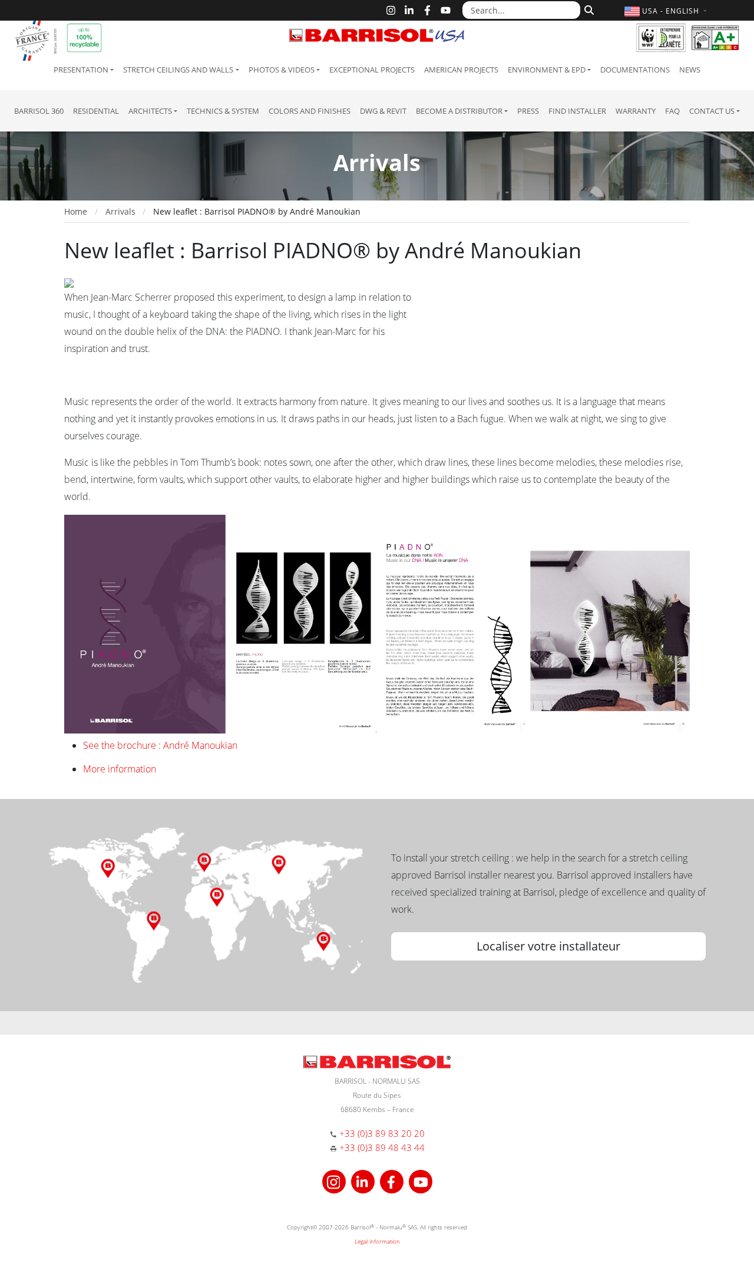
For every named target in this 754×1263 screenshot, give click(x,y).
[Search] (587, 9)
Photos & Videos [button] (282, 69)
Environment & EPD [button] (547, 69)
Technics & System (223, 111)
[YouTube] (446, 10)
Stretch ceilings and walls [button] (178, 69)
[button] (667, 11)
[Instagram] (391, 10)
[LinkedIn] (409, 10)
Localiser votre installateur (548, 946)
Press (528, 111)
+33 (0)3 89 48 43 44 (382, 1147)
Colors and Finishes (309, 111)
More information (119, 768)
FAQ (672, 111)
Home (75, 211)
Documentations (635, 69)
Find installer (577, 111)
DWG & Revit (383, 111)
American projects (461, 69)
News (689, 69)
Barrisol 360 (39, 111)
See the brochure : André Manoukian (160, 745)
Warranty (636, 111)
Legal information (377, 1241)
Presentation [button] (81, 69)
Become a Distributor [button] (459, 111)
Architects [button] (150, 111)
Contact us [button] (712, 111)
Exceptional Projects (372, 69)
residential (96, 111)
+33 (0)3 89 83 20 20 (382, 1133)
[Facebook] (427, 10)
